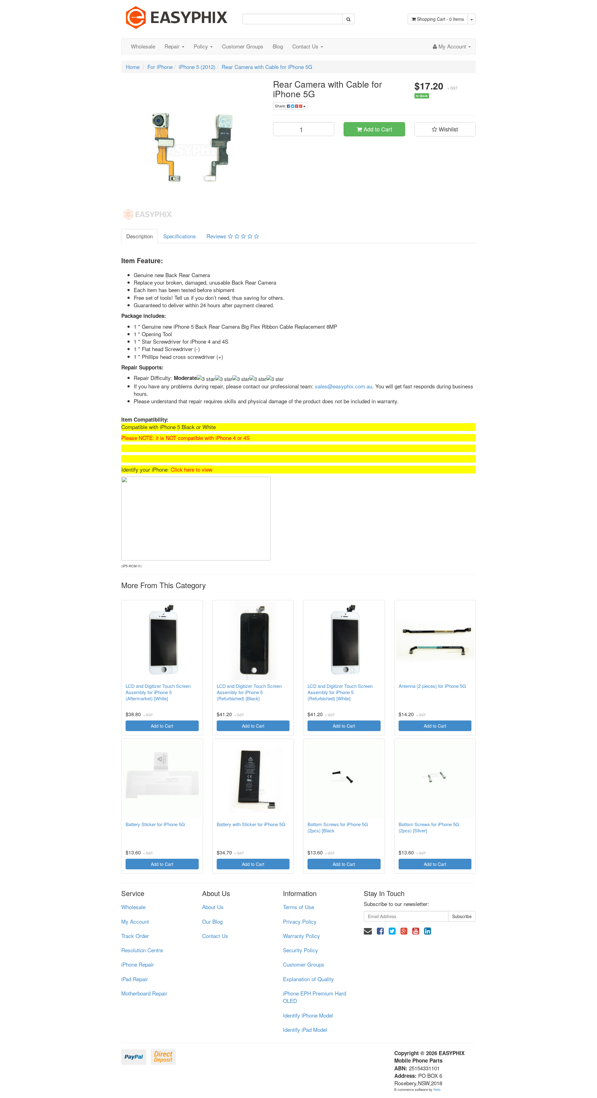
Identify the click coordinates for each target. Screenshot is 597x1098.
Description (139, 236)
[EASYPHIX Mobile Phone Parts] (177, 15)
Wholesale (143, 46)
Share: (281, 105)
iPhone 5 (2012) (197, 67)
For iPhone (160, 67)
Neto (437, 1089)
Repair (172, 46)
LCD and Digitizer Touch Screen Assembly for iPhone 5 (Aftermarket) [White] (158, 692)
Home (133, 67)
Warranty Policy (301, 936)
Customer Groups (242, 46)
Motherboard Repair (144, 993)
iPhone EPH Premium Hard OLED (314, 996)
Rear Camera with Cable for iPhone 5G (267, 67)
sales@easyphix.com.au (343, 386)
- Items (440, 19)
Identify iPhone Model (308, 1015)
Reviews (217, 236)
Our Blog (212, 921)
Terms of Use (298, 907)
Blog (278, 46)
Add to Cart (377, 129)
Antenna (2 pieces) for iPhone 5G (432, 686)
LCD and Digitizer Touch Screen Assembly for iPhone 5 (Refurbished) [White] (340, 692)
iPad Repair (134, 979)
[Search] (348, 19)
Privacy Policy (300, 921)
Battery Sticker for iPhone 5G (155, 824)
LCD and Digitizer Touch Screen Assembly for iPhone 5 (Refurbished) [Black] (249, 692)
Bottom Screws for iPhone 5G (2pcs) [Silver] (429, 827)
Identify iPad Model (305, 1029)
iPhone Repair (137, 964)
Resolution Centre (142, 950)
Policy (202, 46)
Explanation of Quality (308, 979)
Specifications (179, 236)
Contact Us (306, 46)
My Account (135, 921)
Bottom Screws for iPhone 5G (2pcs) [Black (338, 827)
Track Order (135, 936)
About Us (213, 907)
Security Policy (300, 950)
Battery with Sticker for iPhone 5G (251, 824)
